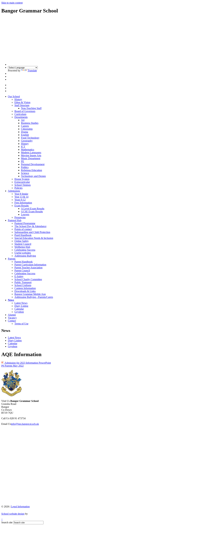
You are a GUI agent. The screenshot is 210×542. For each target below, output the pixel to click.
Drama (24, 131)
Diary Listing (21, 306)
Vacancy (12, 317)
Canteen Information (25, 288)
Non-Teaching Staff (31, 108)
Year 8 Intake (21, 193)
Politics (25, 167)
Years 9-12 (20, 199)
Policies (18, 188)
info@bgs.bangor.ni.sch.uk (25, 424)
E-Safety (18, 276)
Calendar (19, 308)
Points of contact (23, 229)
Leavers (25, 214)
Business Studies (29, 123)
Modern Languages (31, 152)
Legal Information (20, 506)
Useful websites (22, 252)
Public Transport (23, 282)
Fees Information (23, 202)
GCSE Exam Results (32, 211)
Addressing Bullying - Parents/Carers (33, 297)
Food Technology (30, 137)
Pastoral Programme (24, 223)
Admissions (14, 190)
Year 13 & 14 (21, 196)
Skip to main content (12, 2)
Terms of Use (21, 323)
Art (22, 120)
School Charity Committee (28, 279)
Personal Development (32, 164)
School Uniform (22, 285)
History (18, 99)
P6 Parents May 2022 (12, 365)
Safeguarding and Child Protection (32, 232)
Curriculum (20, 114)
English (25, 134)
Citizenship (27, 129)
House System (21, 179)
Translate (32, 70)
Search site (6, 522)
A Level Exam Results (32, 208)
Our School (14, 96)
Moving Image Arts (31, 155)
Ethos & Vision (22, 102)
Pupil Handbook (23, 235)
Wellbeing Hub (22, 247)
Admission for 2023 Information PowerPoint (27, 362)
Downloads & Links (25, 291)
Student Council (22, 244)
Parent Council (22, 270)
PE (22, 161)
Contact (12, 320)
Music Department (30, 158)
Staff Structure (21, 105)
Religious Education (31, 170)
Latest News (20, 303)
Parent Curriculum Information (30, 264)
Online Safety (21, 241)
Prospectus (20, 217)
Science (25, 173)
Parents (11, 258)
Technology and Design (33, 176)
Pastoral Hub (14, 220)
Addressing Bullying (25, 255)
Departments (21, 117)
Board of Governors (24, 111)
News (11, 300)
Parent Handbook (23, 261)
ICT (23, 146)
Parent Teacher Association (28, 267)
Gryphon (19, 311)
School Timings (22, 185)
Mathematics (27, 149)
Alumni (12, 314)
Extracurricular (22, 182)
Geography (27, 140)
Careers (25, 126)
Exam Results (21, 205)
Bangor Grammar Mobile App (30, 294)
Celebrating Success (24, 249)
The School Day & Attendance (30, 226)
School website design (12, 513)
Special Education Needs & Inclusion (33, 238)
